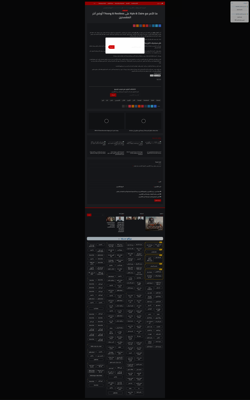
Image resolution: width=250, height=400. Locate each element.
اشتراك (111, 47)
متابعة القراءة (125, 50)
